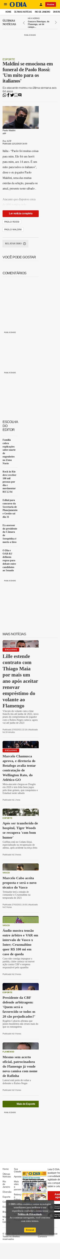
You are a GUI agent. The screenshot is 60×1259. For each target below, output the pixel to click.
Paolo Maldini (13, 229)
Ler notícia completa (20, 213)
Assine (50, 4)
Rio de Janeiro (42, 12)
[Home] (18, 6)
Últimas (9, 22)
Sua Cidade (17, 1170)
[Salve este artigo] (16, 96)
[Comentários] (20, 96)
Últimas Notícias (23, 12)
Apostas (18, 1176)
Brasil (5, 1211)
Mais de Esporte (26, 1104)
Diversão (7, 1192)
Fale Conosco (42, 1235)
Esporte (9, 59)
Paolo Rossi (11, 221)
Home (8, 12)
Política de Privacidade (30, 1214)
